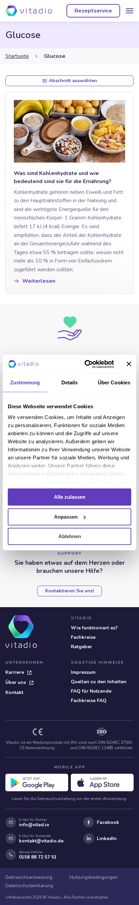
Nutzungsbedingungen (94, 877)
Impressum (83, 672)
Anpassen (66, 517)
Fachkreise (83, 637)
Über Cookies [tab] (114, 382)
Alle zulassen (69, 497)
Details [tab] (69, 382)
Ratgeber (81, 646)
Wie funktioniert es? (94, 628)
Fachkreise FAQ (89, 700)
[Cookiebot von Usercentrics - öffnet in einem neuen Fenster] (86, 364)
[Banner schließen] (129, 364)
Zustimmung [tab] (25, 382)
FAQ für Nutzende (91, 691)
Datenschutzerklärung (29, 885)
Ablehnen (69, 536)
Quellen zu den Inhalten (99, 681)
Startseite (17, 56)
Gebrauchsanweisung (28, 877)
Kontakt (14, 692)
